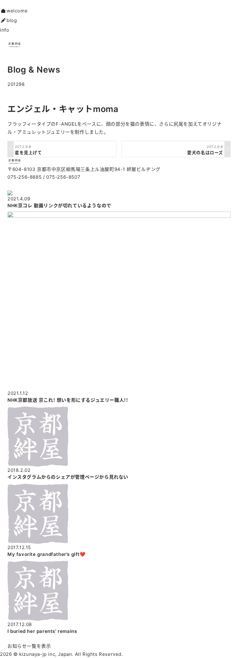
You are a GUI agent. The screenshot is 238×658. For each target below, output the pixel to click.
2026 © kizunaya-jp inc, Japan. (36, 654)
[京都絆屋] (10, 161)
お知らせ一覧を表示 (29, 646)
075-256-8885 (24, 177)
